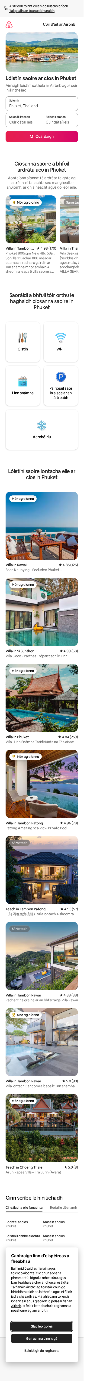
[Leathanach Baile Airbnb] (9, 24)
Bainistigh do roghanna (41, 1351)
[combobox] (41, 106)
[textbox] (23, 122)
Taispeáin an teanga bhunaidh (32, 11)
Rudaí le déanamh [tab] (63, 1207)
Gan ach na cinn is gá (42, 1338)
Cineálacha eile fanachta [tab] (24, 1207)
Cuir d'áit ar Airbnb (59, 24)
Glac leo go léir (42, 1326)
